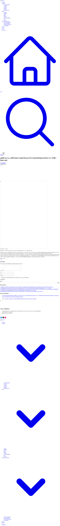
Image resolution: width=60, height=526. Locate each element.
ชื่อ (1, 272)
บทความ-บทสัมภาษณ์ (5, 21)
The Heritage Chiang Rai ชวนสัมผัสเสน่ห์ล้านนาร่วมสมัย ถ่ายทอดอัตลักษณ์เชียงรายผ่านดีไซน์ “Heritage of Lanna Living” (18, 290)
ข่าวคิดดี (3, 3)
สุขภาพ (5, 20)
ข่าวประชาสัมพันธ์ (7, 4)
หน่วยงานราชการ (6, 10)
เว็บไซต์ (1, 275)
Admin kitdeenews (3, 163)
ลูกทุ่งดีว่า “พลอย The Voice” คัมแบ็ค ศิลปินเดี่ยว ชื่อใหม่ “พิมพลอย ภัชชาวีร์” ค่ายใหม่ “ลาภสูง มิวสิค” (21, 298)
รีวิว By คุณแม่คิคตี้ (7, 23)
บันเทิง (5, 15)
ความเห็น (2, 270)
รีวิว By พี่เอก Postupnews (7, 24)
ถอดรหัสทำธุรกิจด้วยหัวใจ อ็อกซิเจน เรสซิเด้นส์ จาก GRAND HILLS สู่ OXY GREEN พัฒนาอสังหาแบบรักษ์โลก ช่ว (19, 295)
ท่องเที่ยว (5, 16)
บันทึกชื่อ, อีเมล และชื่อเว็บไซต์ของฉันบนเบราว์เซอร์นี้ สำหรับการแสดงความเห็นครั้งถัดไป (15, 277)
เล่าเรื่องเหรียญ (6, 25)
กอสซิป (5, 12)
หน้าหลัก (3, 2)
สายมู (3, 26)
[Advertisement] (30, 174)
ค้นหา (1, 281)
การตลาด (5, 6)
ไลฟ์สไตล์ (5, 13)
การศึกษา (5, 5)
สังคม (3, 11)
